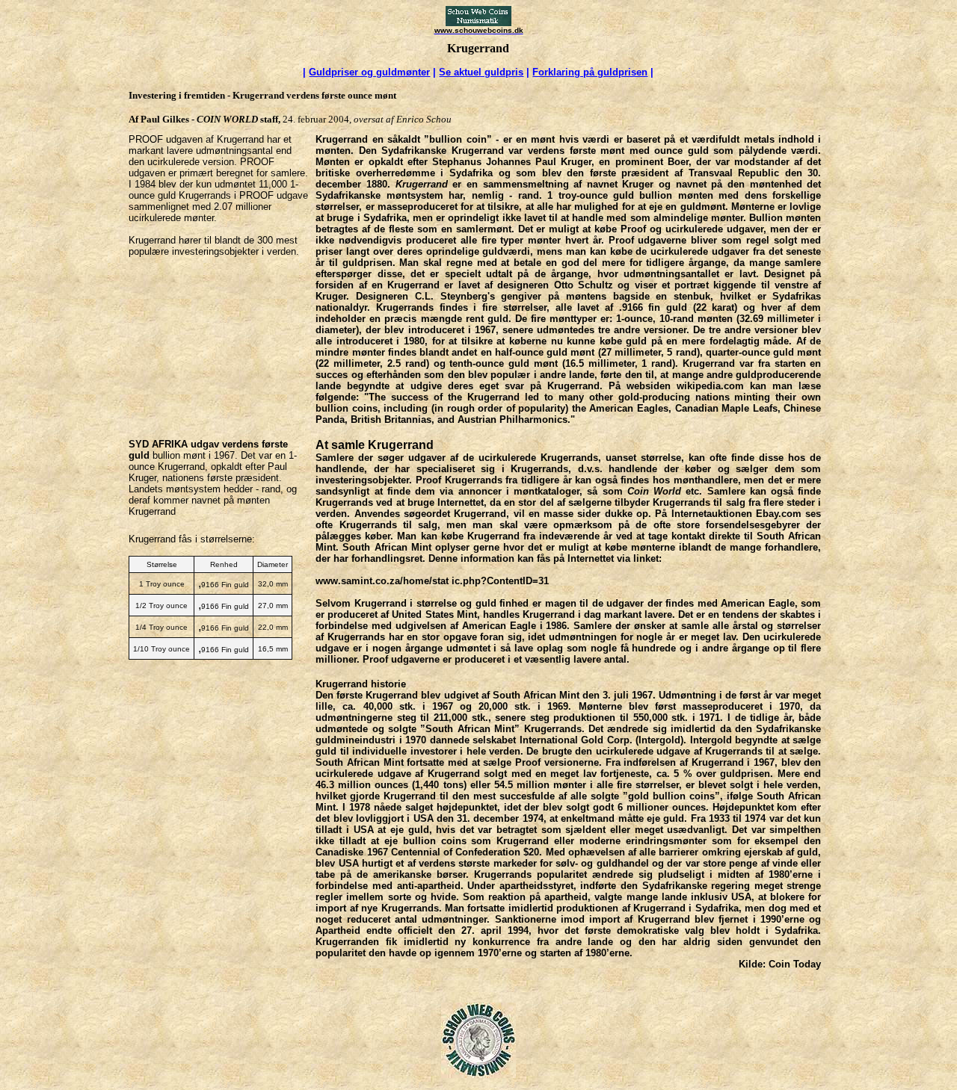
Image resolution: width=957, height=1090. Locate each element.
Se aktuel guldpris (481, 72)
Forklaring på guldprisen (589, 72)
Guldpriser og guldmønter (369, 72)
